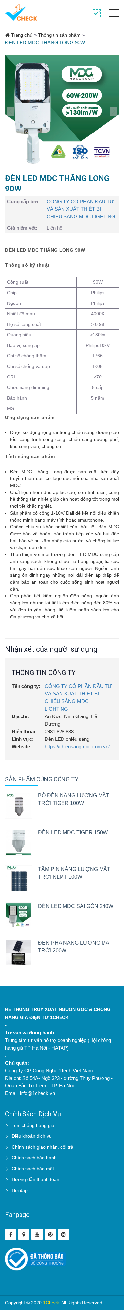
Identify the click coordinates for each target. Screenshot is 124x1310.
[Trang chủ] (21, 12)
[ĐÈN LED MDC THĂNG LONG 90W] (62, 111)
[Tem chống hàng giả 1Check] (23, 1234)
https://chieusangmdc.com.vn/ (77, 746)
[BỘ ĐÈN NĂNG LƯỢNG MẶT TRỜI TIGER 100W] (18, 805)
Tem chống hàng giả (33, 1125)
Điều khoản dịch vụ (32, 1136)
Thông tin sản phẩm (59, 35)
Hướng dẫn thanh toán (35, 1179)
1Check (51, 1302)
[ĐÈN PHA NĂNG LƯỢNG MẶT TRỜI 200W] (18, 952)
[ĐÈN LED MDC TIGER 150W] (18, 842)
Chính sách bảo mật (33, 1168)
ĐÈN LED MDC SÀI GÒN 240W (75, 906)
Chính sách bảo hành (34, 1157)
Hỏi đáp (20, 1190)
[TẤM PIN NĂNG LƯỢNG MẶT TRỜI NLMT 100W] (18, 878)
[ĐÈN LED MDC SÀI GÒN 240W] (18, 915)
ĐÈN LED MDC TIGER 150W (73, 832)
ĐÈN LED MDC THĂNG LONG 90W (45, 42)
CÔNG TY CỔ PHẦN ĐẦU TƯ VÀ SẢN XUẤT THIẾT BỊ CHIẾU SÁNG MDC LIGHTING (81, 209)
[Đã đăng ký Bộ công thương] (35, 1258)
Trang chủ (21, 35)
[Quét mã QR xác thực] (97, 13)
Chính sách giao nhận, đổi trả (42, 1147)
